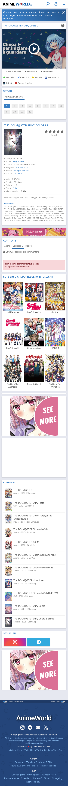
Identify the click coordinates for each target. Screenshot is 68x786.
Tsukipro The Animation (13, 385)
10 (14, 112)
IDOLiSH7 (55, 348)
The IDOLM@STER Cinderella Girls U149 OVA (35, 593)
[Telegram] (38, 642)
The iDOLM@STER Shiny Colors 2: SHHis (33, 618)
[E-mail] (38, 727)
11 (22, 112)
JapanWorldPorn (55, 750)
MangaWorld (23, 750)
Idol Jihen (55, 312)
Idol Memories (13, 312)
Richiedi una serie (48, 765)
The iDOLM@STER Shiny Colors (29, 606)
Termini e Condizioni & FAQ (39, 762)
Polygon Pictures (21, 170)
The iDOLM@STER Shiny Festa (28, 502)
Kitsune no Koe (34, 348)
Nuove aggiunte (18, 774)
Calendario (26, 778)
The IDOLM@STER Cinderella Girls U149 (33, 567)
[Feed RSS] (46, 727)
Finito (15, 188)
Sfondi (47, 778)
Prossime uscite (11, 778)
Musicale (18, 174)
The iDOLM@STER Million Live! (28, 580)
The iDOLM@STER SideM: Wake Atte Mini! (34, 554)
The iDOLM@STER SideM (26, 542)
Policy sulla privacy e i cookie (24, 765)
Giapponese (18, 161)
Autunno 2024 (22, 167)
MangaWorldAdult (38, 750)
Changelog (57, 778)
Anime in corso (49, 774)
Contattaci (19, 762)
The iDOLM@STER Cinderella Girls (30, 529)
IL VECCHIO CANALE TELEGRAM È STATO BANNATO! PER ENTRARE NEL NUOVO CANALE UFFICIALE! (31, 15)
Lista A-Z (37, 778)
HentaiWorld (10, 750)
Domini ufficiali (33, 781)
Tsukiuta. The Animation (55, 385)
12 (30, 112)
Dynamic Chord (34, 384)
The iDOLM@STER (22, 490)
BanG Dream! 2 (12, 348)
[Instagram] (15, 642)
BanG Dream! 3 (33, 312)
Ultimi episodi (33, 774)
